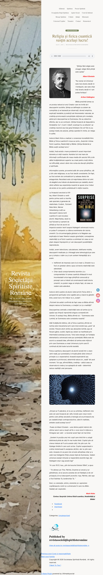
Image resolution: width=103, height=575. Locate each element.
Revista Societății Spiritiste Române (20, 283)
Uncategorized (72, 30)
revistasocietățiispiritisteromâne (77, 44)
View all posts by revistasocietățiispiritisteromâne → (69, 545)
